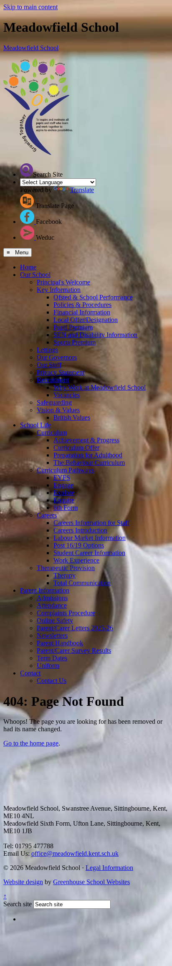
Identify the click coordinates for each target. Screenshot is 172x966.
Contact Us (51, 680)
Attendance (52, 605)
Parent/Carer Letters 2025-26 (75, 627)
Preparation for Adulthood (87, 455)
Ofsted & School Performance (93, 297)
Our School (35, 274)
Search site (17, 904)
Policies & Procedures (82, 304)
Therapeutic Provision (66, 567)
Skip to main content (30, 6)
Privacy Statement (60, 372)
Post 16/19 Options (78, 545)
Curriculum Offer (76, 447)
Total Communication (82, 582)
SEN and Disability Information (95, 334)
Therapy (64, 575)
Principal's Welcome (63, 282)
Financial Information (81, 312)
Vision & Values (58, 409)
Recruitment (53, 379)
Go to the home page (30, 743)
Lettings (47, 349)
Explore (63, 492)
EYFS (61, 477)
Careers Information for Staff (91, 522)
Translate (82, 189)
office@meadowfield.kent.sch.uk (75, 853)
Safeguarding (54, 402)
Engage (63, 485)
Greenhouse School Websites (91, 881)
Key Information (59, 289)
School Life (35, 424)
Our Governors (57, 357)
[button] (26, 170)
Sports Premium (74, 342)
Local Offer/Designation (85, 319)
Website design (23, 881)
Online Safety (55, 620)
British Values (71, 417)
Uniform (48, 665)
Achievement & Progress (86, 440)
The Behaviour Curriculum (89, 462)
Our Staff (49, 364)
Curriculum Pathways (65, 470)
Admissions (52, 597)
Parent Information (44, 590)
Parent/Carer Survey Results (74, 650)
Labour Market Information (89, 537)
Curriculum (52, 432)
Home (28, 267)
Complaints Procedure (66, 612)
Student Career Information (89, 552)
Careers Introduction (80, 530)
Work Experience (76, 560)
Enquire (63, 500)
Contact (30, 673)
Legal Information (109, 867)
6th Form (65, 507)
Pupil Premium (73, 327)
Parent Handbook (60, 643)
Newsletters (52, 635)
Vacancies (66, 394)
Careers (47, 515)
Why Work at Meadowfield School (99, 387)
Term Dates (52, 658)
